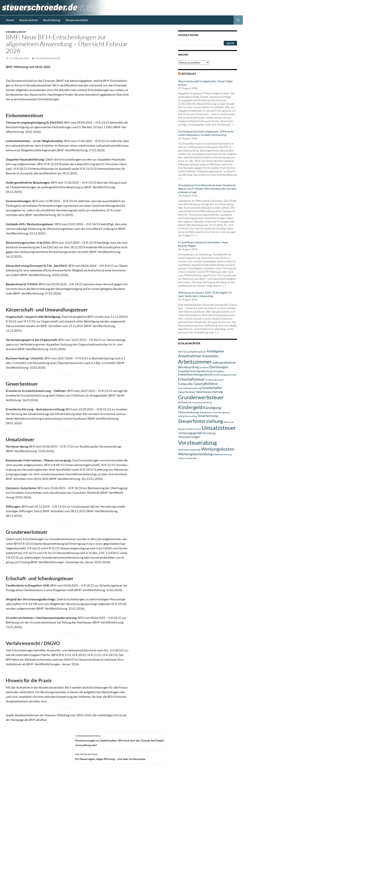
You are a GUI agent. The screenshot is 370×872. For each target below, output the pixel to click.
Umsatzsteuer (219, 427)
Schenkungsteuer (221, 412)
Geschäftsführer (206, 384)
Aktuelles (188, 73)
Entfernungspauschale (224, 374)
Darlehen (204, 367)
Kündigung (212, 407)
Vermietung (209, 433)
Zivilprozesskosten (187, 458)
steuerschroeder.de (47, 58)
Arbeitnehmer (189, 355)
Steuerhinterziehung (200, 421)
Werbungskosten (217, 449)
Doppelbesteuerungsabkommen (195, 371)
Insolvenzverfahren (202, 402)
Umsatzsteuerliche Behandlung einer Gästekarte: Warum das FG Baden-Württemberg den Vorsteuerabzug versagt (207, 188)
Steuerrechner (28, 20)
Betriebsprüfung (188, 367)
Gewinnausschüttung (209, 391)
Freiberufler (185, 384)
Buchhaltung (51, 20)
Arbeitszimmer (195, 362)
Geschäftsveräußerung (189, 388)
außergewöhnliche (224, 362)
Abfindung (183, 351)
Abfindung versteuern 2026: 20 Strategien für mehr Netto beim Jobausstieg (205, 294)
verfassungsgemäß (190, 433)
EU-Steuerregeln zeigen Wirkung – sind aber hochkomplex (110, 757)
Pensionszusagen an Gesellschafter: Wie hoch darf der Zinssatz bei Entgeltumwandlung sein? (120, 740)
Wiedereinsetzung (222, 454)
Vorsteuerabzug (197, 442)
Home (10, 20)
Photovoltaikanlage (188, 412)
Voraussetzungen (189, 437)
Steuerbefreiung (208, 416)
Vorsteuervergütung (189, 449)
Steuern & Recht (16, 31)
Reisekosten (206, 412)
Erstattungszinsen (214, 379)
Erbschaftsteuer (191, 379)
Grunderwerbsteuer (201, 397)
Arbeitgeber (216, 351)
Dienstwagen (218, 367)
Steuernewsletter (76, 20)
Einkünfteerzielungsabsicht (195, 374)
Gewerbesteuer (186, 391)
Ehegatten (219, 371)
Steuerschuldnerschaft (189, 429)
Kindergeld (190, 407)
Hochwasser (185, 402)
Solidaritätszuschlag (187, 416)
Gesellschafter (212, 388)
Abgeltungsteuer (197, 351)
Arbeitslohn (210, 356)
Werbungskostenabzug (195, 454)
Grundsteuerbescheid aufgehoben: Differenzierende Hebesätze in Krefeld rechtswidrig (206, 133)
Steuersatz (229, 422)
